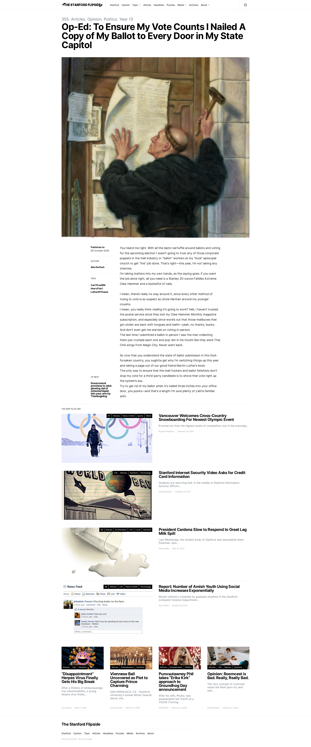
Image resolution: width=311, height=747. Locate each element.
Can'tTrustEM (98, 285)
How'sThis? (97, 288)
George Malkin (165, 491)
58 (102, 529)
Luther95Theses (99, 291)
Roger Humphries (166, 431)
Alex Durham (97, 267)
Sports (140, 416)
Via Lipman (67, 707)
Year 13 (126, 19)
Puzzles (171, 5)
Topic (135, 5)
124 (115, 473)
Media (181, 5)
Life (131, 529)
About (204, 5)
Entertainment (127, 667)
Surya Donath (116, 707)
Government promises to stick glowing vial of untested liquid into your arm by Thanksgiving (101, 390)
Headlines (159, 5)
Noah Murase (213, 707)
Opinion (126, 5)
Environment (121, 529)
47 (109, 416)
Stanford (114, 5)
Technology (145, 473)
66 (106, 586)
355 (65, 19)
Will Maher (163, 707)
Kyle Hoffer (164, 605)
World (148, 416)
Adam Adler (164, 548)
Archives (193, 5)
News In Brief (129, 416)
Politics (110, 19)
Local (137, 529)
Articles (147, 5)
